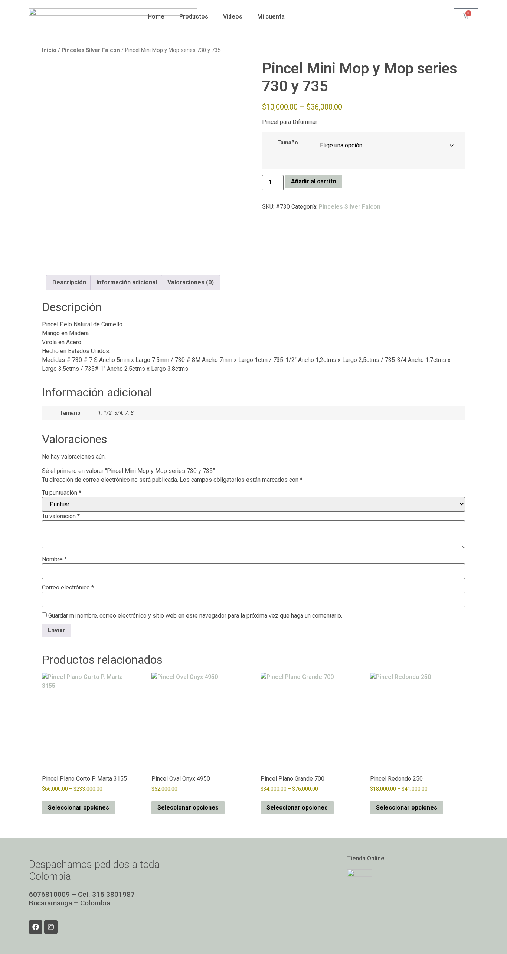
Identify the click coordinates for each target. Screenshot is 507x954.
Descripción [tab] (69, 282)
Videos (232, 16)
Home (156, 16)
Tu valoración (61, 516)
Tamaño (287, 143)
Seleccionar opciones (78, 807)
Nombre (54, 559)
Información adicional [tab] (127, 282)
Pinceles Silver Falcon (91, 50)
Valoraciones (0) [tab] (190, 282)
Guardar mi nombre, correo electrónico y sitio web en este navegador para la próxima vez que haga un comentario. (195, 616)
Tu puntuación (61, 493)
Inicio (49, 50)
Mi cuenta (271, 16)
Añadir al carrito (313, 181)
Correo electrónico (68, 588)
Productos (193, 16)
